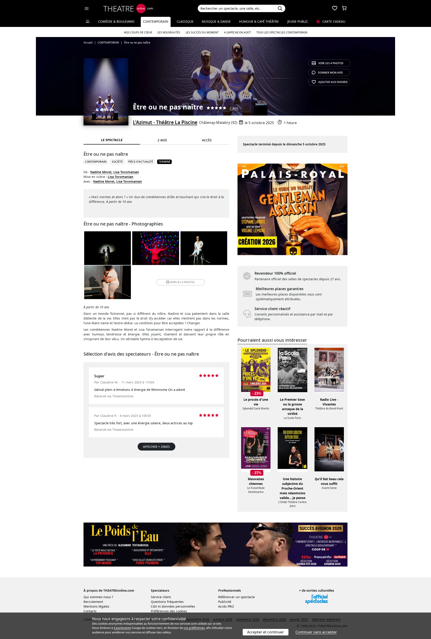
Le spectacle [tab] (112, 140)
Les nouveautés (168, 32)
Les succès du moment (202, 32)
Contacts (90, 611)
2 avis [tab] (162, 140)
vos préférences (194, 628)
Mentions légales (96, 606)
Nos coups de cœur (138, 32)
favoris (333, 82)
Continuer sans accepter (316, 632)
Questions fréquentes (167, 602)
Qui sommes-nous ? (98, 597)
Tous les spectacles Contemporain (281, 32)
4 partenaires (122, 628)
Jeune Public (297, 21)
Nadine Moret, (101, 172)
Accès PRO (226, 606)
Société (117, 162)
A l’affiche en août (237, 32)
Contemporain (155, 21)
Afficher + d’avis (156, 446)
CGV (154, 606)
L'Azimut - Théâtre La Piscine (165, 122)
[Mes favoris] (334, 8)
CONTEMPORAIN (95, 162)
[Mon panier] (344, 8)
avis (330, 72)
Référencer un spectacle (236, 597)
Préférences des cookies (169, 611)
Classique (185, 21)
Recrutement (93, 602)
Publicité (224, 602)
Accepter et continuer (265, 632)
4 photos (330, 63)
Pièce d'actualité (140, 162)
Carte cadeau (333, 21)
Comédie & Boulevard (116, 21)
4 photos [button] (182, 282)
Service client (161, 597)
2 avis (234, 108)
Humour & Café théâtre (259, 21)
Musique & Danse (216, 21)
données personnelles (178, 606)
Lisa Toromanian (126, 172)
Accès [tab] (207, 140)
